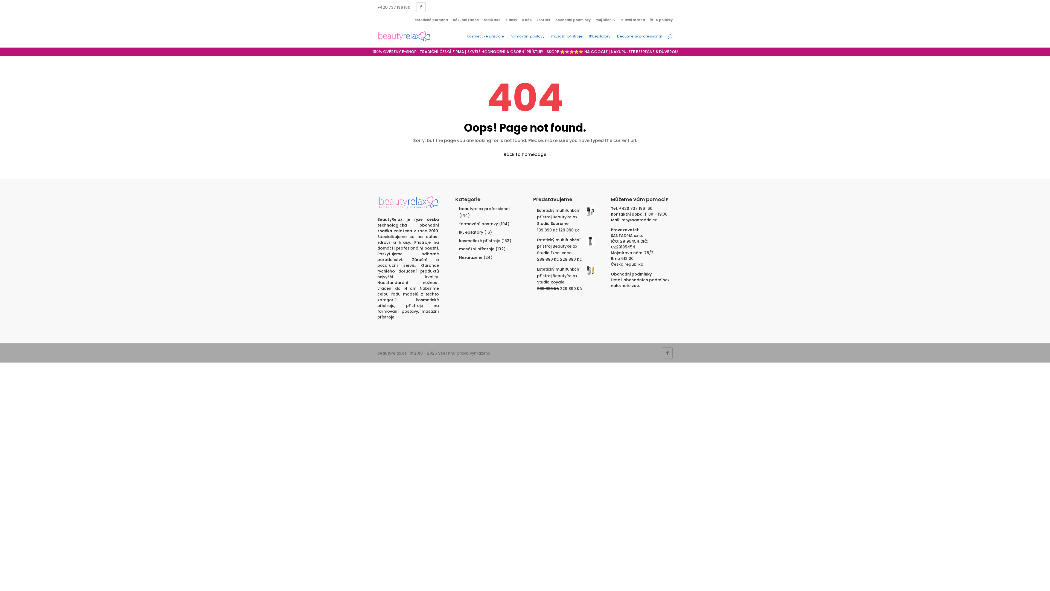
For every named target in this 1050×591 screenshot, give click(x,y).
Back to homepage (525, 154)
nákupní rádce (466, 20)
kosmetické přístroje (485, 36)
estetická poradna (431, 20)
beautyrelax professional (639, 36)
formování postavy (527, 36)
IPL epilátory (599, 36)
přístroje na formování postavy (408, 308)
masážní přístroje (566, 36)
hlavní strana (633, 20)
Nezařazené (470, 257)
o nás (527, 20)
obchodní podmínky (573, 20)
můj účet (603, 20)
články (511, 20)
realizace (492, 20)
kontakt (543, 20)
